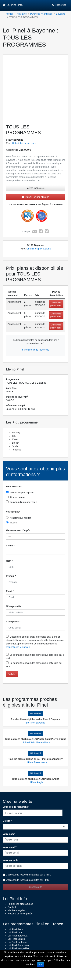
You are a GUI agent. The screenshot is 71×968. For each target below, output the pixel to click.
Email (10, 591)
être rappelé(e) (17, 497)
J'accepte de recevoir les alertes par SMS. (27, 880)
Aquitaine (22, 14)
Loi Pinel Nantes (16, 939)
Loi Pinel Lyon (15, 932)
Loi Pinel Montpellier (18, 948)
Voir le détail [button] (35, 713)
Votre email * (9, 847)
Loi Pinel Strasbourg (18, 945)
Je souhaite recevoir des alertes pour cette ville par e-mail (35, 657)
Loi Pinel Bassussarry (35, 762)
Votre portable (10, 860)
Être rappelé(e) (36, 188)
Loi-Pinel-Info (14, 4)
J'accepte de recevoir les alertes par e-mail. (28, 874)
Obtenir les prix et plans (24, 143)
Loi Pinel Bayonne (35, 722)
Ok (40, 964)
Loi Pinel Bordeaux (17, 935)
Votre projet (13, 512)
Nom (9, 561)
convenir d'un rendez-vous (23, 502)
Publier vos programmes (20, 904)
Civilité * (7, 821)
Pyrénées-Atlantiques (41, 14)
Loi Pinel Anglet (35, 782)
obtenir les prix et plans (21, 492)
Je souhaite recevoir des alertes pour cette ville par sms (34, 665)
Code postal (13, 621)
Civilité (10, 545)
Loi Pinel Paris (15, 929)
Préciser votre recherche (36, 349)
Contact (12, 907)
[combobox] (32, 812)
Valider (12, 674)
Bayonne (60, 14)
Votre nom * (9, 834)
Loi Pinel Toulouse (17, 942)
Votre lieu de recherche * (16, 807)
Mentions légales (16, 910)
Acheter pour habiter (20, 518)
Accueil (9, 14)
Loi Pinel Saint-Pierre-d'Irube (35, 742)
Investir (13, 522)
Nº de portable (14, 606)
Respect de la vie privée (20, 913)
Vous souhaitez (14, 486)
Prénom (11, 576)
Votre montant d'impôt (18, 530)
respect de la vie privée (18, 647)
